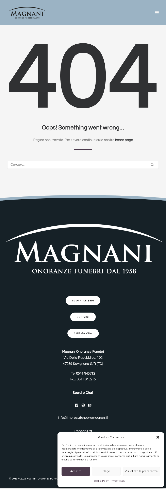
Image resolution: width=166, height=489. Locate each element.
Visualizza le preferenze (141, 471)
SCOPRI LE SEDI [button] (83, 300)
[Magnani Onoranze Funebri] (27, 12)
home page (124, 140)
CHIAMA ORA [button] (83, 333)
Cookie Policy (101, 481)
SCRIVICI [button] (83, 316)
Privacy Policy (118, 481)
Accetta (76, 471)
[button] (158, 437)
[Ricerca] (83, 165)
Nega (106, 471)
